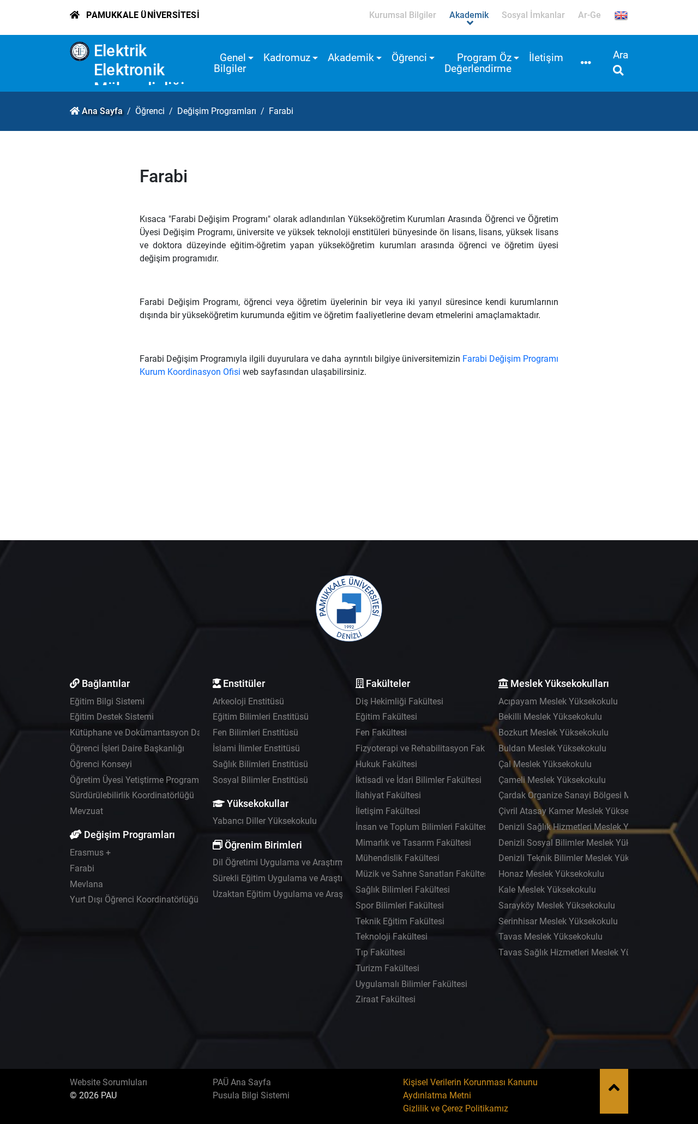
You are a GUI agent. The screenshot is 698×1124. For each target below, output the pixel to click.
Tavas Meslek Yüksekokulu (550, 936)
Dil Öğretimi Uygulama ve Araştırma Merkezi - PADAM (315, 862)
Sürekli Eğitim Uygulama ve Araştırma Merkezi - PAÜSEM (321, 878)
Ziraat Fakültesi (386, 999)
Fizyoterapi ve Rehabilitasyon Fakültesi (431, 748)
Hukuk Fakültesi (386, 764)
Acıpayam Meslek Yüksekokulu (558, 701)
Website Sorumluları (108, 1082)
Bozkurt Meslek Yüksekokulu (553, 732)
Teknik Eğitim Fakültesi (400, 921)
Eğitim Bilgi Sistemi (107, 701)
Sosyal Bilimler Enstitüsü (260, 780)
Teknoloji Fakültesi (392, 936)
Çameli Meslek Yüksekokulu (552, 780)
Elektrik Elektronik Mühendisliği (139, 69)
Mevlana (86, 884)
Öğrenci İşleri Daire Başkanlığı (127, 748)
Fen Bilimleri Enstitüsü (255, 732)
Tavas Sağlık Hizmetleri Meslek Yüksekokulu (584, 952)
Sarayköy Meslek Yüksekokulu (556, 905)
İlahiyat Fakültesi (388, 795)
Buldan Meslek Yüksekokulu (552, 748)
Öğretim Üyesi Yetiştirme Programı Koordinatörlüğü (168, 780)
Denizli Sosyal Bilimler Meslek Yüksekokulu (581, 843)
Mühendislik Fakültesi (398, 858)
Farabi (82, 868)
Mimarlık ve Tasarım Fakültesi (413, 843)
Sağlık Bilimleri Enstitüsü (260, 764)
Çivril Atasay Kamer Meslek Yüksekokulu (576, 811)
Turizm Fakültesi (387, 968)
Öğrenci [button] (409, 57)
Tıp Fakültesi (380, 952)
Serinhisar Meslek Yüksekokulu (558, 921)
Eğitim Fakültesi (386, 717)
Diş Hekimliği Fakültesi (399, 701)
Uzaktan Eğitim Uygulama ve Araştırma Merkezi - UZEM (319, 894)
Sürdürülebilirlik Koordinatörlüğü (132, 795)
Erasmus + (90, 852)
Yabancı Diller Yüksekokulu (265, 821)
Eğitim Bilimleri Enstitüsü (261, 717)
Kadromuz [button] (286, 57)
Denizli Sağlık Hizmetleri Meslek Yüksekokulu (585, 827)
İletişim (546, 57)
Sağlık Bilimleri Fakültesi (403, 889)
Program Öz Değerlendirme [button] (478, 63)
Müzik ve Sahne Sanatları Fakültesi (423, 874)
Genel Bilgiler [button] (230, 63)
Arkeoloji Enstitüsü (248, 701)
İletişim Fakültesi (388, 811)
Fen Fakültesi (381, 732)
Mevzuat (86, 811)
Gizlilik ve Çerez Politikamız (455, 1108)
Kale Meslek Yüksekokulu (547, 889)
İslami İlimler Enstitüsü (256, 748)
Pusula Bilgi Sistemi (251, 1095)
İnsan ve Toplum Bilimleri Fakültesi (423, 827)
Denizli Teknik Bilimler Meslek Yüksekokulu (581, 858)
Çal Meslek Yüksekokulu (545, 764)
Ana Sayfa (102, 111)
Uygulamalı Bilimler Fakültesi (411, 984)
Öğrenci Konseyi (101, 764)
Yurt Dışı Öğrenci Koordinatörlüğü (134, 899)
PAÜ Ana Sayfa (242, 1082)
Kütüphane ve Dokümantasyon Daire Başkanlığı (162, 732)
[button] (586, 63)
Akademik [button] (351, 57)
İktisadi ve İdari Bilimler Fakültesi (419, 780)
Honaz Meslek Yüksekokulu (551, 874)
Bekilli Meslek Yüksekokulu (550, 717)
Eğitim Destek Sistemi (112, 717)
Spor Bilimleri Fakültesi (400, 905)
